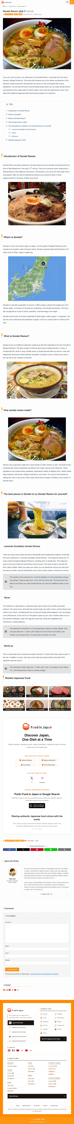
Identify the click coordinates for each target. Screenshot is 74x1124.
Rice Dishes (59, 1018)
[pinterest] (37, 1119)
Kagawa (52, 1068)
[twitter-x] (32, 1119)
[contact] (43, 1119)
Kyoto (31, 1081)
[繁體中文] (17, 1050)
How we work (38, 1111)
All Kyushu (52, 1086)
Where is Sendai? (14, 114)
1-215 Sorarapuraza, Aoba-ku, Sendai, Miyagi (46, 628)
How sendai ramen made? (17, 122)
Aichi (30, 1066)
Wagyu (58, 1021)
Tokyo (10, 1085)
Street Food (59, 1025)
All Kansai (31, 1084)
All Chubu (31, 1071)
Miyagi (20, 14)
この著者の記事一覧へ (46, 894)
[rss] (41, 1119)
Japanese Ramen (9, 14)
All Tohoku (10, 1078)
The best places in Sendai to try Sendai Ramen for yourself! (29, 126)
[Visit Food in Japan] (37, 726)
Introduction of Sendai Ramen (19, 110)
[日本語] (30, 1050)
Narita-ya (15, 136)
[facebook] (30, 1119)
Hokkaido (12, 1066)
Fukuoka (52, 1081)
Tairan (14, 133)
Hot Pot (44, 1025)
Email (7, 953)
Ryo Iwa (12, 879)
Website (7, 960)
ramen (37, 840)
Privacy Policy (54, 1105)
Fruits (43, 1033)
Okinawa (52, 1084)
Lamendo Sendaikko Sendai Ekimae (24, 129)
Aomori (10, 1073)
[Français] (13, 1050)
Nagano (31, 1068)
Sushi (43, 1018)
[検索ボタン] (67, 2)
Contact (45, 1105)
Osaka (31, 1078)
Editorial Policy (26, 1105)
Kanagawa (12, 1088)
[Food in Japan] (6, 2)
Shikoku (51, 1074)
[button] (9, 849)
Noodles (58, 1014)
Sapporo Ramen (9, 178)
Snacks (58, 1029)
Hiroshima (53, 1066)
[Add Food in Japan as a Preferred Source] (37, 805)
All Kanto (10, 1091)
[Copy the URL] (64, 849)
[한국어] (22, 1050)
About (17, 1105)
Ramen (43, 1014)
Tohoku (16, 14)
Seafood (44, 1021)
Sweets (43, 1029)
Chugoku (51, 1071)
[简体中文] (26, 1050)
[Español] (9, 1050)
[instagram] (35, 1119)
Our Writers (36, 1105)
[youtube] (39, 1119)
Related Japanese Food (17, 140)
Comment (8, 922)
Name (7, 946)
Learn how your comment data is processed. (44, 974)
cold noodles (30, 840)
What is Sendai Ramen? (17, 118)
